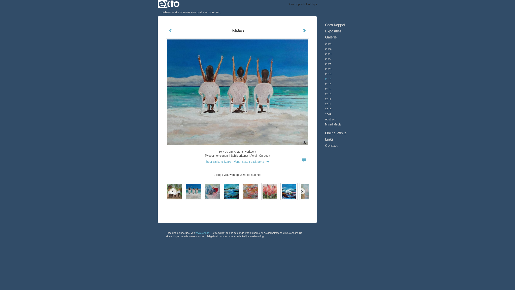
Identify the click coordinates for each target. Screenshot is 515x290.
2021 (328, 64)
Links (329, 139)
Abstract (330, 119)
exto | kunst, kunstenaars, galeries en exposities (169, 4)
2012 (328, 99)
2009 (328, 114)
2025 (328, 44)
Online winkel (336, 132)
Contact (331, 145)
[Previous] (173, 191)
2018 (328, 79)
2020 (328, 69)
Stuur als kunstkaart (234, 162)
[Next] (302, 191)
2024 (328, 49)
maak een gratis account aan (201, 12)
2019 (328, 74)
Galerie (331, 36)
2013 (328, 94)
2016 (328, 84)
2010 (328, 109)
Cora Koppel (296, 4)
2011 (328, 104)
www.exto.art (202, 232)
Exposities (333, 30)
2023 (328, 54)
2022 (328, 59)
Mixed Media (333, 124)
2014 (328, 89)
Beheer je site (170, 12)
